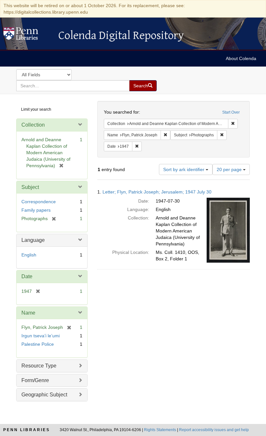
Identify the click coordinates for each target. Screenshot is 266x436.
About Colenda (241, 58)
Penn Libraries (26, 430)
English (28, 254)
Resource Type (38, 365)
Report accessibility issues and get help (214, 430)
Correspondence (38, 201)
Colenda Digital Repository (27, 35)
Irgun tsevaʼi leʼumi (40, 335)
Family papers (36, 210)
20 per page (230, 169)
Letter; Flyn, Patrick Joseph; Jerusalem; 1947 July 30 (157, 191)
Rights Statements (160, 430)
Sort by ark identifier (184, 169)
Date (26, 276)
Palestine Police (37, 344)
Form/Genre (35, 380)
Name (28, 313)
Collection (33, 125)
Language (33, 240)
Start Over (231, 112)
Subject (30, 187)
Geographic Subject (44, 394)
